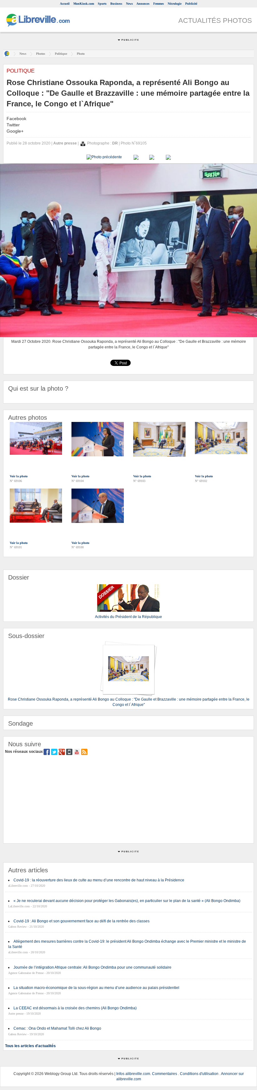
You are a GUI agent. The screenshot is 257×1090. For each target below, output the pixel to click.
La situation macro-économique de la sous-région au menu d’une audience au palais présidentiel (96, 988)
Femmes (158, 3)
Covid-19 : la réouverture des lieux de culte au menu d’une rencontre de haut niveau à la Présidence (98, 880)
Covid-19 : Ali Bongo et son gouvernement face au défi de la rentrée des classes (81, 921)
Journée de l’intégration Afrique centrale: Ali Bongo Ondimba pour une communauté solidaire (92, 967)
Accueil (65, 3)
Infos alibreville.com (133, 1074)
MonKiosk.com (83, 3)
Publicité (191, 3)
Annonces (142, 3)
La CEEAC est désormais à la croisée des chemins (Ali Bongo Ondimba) (75, 1008)
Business (116, 3)
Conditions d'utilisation (199, 1074)
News (129, 3)
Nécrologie (174, 3)
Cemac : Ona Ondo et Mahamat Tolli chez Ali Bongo (57, 1028)
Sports (102, 3)
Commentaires (164, 1074)
